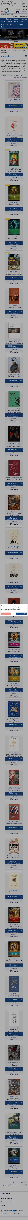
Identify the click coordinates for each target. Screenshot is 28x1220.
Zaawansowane (6, 614)
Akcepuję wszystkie (21, 614)
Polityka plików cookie (14, 609)
